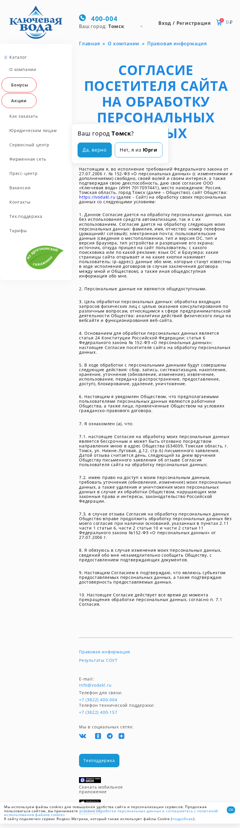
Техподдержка (99, 760)
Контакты (19, 202)
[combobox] (113, 26)
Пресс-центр (23, 173)
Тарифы (18, 230)
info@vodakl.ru (95, 685)
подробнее (182, 818)
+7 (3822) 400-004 (90, 699)
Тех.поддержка (25, 216)
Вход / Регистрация (184, 23)
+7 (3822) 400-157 (98, 712)
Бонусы (19, 85)
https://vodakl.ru (97, 197)
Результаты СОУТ (98, 660)
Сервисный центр (29, 144)
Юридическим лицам (33, 130)
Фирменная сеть (27, 159)
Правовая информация (104, 652)
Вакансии (19, 187)
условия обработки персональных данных (120, 810)
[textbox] (113, 26)
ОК (231, 809)
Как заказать (23, 116)
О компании (22, 69)
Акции (19, 100)
